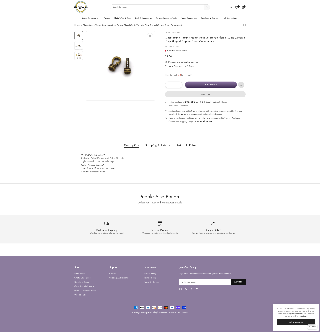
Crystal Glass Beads (82, 277)
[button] (241, 85)
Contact (112, 273)
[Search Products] (207, 7)
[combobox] (160, 7)
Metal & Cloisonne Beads (85, 290)
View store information (178, 105)
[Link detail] (180, 289)
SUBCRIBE (238, 281)
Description (131, 145)
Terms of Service (151, 282)
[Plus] (179, 85)
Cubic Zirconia (173, 32)
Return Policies (186, 145)
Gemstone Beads (81, 282)
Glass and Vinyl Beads (84, 286)
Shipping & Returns (157, 145)
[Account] (230, 7)
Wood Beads (80, 294)
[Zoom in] (150, 36)
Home (77, 25)
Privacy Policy (150, 273)
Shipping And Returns (118, 277)
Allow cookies (296, 322)
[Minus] (168, 85)
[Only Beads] (91, 7)
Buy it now (205, 94)
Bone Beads (79, 273)
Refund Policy (150, 277)
